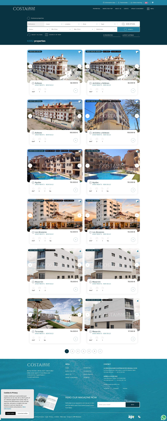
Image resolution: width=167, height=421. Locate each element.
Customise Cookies (22, 413)
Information (87, 371)
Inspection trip (108, 8)
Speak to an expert (137, 8)
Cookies (56, 417)
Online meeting (137, 2)
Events (126, 8)
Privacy (51, 417)
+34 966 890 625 (108, 372)
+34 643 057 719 (121, 380)
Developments (88, 374)
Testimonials (124, 2)
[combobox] (54, 24)
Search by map (55, 34)
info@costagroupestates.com (111, 384)
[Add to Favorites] (79, 52)
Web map (63, 417)
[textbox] (54, 24)
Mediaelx (78, 417)
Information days (110, 2)
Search (130, 29)
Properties (96, 8)
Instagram (116, 388)
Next (80, 66)
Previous (29, 66)
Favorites (87, 377)
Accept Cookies (10, 413)
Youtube (125, 388)
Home (67, 368)
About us (118, 8)
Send (132, 404)
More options (130, 24)
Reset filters (37, 34)
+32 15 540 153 (121, 372)
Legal (46, 417)
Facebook (106, 388)
